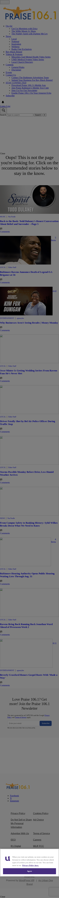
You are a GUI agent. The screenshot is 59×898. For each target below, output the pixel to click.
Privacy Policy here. (30, 865)
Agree (29, 871)
